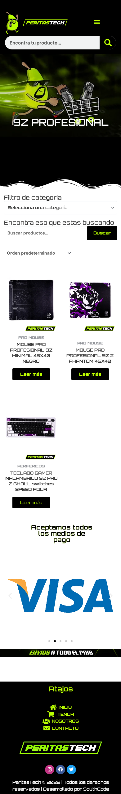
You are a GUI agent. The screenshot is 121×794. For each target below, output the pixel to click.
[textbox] (58, 207)
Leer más (31, 374)
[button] (97, 22)
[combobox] (60, 207)
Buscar (102, 232)
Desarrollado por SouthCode (76, 789)
